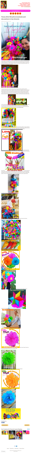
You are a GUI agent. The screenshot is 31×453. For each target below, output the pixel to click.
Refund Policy (17, 448)
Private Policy (12, 448)
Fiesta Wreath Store (15, 450)
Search (8, 448)
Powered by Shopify (15, 451)
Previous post (4, 425)
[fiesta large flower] (8, 407)
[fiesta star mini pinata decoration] (17, 308)
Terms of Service (21, 448)
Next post (27, 425)
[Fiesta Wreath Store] (4, 5)
